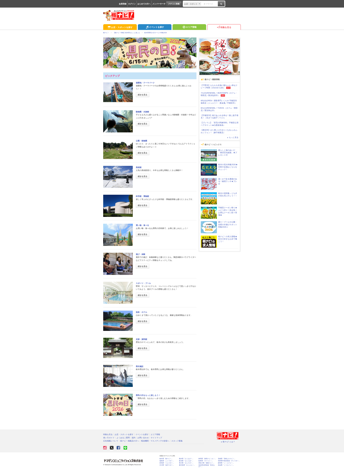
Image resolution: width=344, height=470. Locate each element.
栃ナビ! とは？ (229, 442)
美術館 (138, 167)
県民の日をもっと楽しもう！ (148, 395)
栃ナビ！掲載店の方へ (129, 441)
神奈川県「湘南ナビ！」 (206, 463)
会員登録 (122, 4)
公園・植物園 (141, 141)
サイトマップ (156, 438)
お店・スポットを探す (122, 27)
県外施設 (139, 366)
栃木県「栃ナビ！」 (166, 458)
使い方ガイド (108, 438)
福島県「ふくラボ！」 (167, 461)
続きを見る (142, 95)
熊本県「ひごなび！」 (186, 458)
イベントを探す (156, 27)
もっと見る (233, 137)
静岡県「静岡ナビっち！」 (207, 458)
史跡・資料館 (141, 339)
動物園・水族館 (142, 112)
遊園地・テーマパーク (145, 83)
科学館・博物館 (142, 196)
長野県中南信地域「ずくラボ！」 (229, 461)
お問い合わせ (143, 438)
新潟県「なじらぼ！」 (186, 461)
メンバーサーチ (159, 4)
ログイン (132, 4)
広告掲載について (110, 441)
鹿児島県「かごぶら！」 (187, 465)
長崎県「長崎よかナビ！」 (227, 458)
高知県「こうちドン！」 (226, 465)
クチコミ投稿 (174, 4)
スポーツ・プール (143, 283)
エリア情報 (191, 27)
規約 (133, 438)
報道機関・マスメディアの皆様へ (155, 441)
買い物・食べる (142, 225)
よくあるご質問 (123, 438)
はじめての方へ (144, 4)
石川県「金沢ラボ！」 (167, 465)
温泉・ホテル (141, 312)
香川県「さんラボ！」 (186, 463)
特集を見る (226, 27)
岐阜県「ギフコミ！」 (205, 461)
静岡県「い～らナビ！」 (226, 463)
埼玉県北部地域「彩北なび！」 (206, 465)
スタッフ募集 (177, 441)
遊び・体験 (140, 254)
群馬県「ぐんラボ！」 (167, 463)
